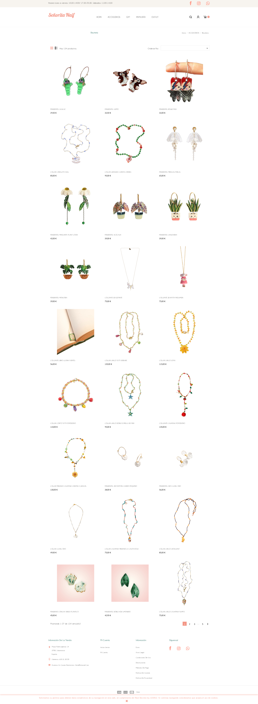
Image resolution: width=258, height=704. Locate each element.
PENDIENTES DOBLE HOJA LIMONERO (118, 612)
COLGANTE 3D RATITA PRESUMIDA (171, 297)
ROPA (99, 17)
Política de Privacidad (144, 678)
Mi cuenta (104, 652)
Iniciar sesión (105, 647)
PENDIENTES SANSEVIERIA (168, 235)
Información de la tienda (60, 640)
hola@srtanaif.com (82, 665)
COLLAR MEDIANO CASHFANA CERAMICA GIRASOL (68, 486)
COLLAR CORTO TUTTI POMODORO (63, 423)
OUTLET (155, 17)
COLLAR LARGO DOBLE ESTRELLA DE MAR (119, 423)
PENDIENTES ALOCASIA (113, 235)
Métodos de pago (142, 668)
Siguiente (207, 624)
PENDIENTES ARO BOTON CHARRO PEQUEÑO (121, 486)
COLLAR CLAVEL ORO (58, 549)
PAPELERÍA (141, 17)
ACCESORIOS (114, 17)
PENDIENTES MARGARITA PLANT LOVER (64, 235)
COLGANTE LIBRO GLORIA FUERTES (62, 360)
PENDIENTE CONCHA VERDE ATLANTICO (64, 612)
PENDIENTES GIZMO (112, 109)
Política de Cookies (143, 673)
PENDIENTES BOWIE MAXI (168, 109)
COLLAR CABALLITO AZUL (59, 172)
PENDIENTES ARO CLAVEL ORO (170, 486)
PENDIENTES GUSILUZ (57, 109)
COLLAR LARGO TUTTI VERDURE (116, 360)
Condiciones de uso (143, 657)
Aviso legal (140, 652)
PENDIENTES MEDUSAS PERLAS (170, 172)
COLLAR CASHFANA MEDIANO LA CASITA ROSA (122, 549)
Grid (51, 48)
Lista (56, 48)
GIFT (128, 17)
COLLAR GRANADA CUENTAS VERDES (118, 172)
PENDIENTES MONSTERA (58, 297)
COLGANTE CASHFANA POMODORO (172, 423)
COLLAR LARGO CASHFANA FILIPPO (172, 612)
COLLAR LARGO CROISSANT (169, 549)
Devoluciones (141, 663)
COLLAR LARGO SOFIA (167, 360)
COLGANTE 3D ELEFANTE (113, 297)
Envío (138, 647)
